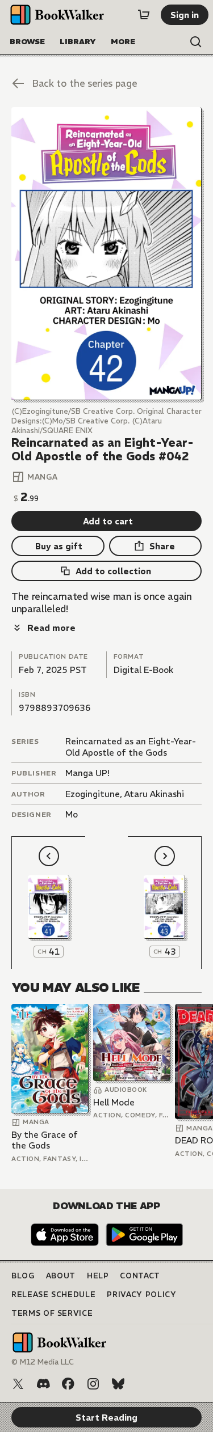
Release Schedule (53, 1294)
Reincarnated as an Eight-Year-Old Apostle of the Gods (130, 747)
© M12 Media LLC (42, 1362)
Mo (71, 814)
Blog (23, 1276)
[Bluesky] (118, 1384)
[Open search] (195, 41)
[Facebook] (68, 1384)
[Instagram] (93, 1384)
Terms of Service (52, 1313)
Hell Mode (114, 1102)
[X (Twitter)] (18, 1384)
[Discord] (43, 1384)
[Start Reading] (106, 253)
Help (98, 1276)
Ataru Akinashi (154, 794)
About (61, 1276)
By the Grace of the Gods (44, 1140)
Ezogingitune (92, 794)
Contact (140, 1276)
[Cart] (143, 14)
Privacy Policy (141, 1294)
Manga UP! (87, 773)
